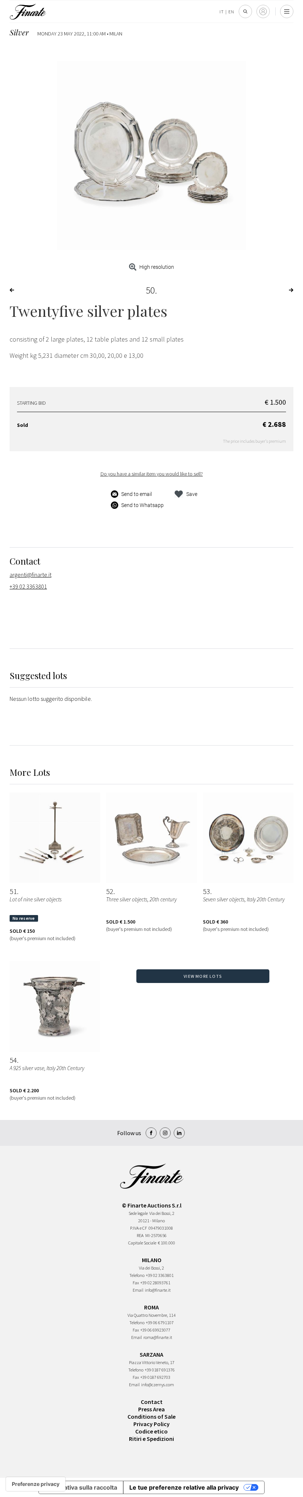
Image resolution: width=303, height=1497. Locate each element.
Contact (152, 1401)
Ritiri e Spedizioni (151, 1438)
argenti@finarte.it (30, 574)
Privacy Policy (151, 1424)
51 (13, 891)
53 (206, 891)
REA (140, 1235)
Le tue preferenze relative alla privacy (184, 1487)
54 (13, 1060)
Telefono (136, 1275)
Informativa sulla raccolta (81, 1487)
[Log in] (263, 11)
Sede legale (138, 1213)
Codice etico (151, 1431)
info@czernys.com (157, 1384)
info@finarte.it (158, 1290)
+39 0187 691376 (160, 1370)
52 (109, 891)
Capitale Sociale (142, 1243)
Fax (136, 1282)
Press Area (151, 1409)
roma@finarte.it (157, 1337)
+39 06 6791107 (160, 1322)
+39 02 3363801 (28, 586)
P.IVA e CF (138, 1228)
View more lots (203, 976)
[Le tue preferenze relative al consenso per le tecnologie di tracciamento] (35, 1484)
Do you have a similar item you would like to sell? (152, 473)
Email (138, 1290)
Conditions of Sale (151, 1416)
